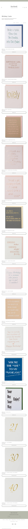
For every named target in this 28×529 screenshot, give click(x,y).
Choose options (14, 354)
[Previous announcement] (1, 0)
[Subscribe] (19, 516)
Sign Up (10, 519)
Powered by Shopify (8, 528)
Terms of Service (12, 521)
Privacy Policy (23, 519)
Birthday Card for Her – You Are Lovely (6, 109)
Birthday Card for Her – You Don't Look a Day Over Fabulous (9, 79)
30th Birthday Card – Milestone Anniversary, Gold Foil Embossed (9, 472)
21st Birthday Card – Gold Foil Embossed (7, 442)
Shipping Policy (14, 519)
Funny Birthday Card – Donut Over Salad (7, 200)
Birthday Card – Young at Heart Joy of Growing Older (8, 321)
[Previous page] (10, 509)
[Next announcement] (26, 0)
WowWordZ (5, 528)
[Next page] (18, 509)
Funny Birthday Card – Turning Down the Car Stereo (8, 230)
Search (17, 521)
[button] (1, 7)
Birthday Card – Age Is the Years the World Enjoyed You (8, 351)
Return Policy (18, 519)
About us (4, 519)
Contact (7, 519)
